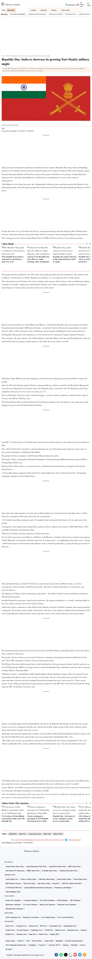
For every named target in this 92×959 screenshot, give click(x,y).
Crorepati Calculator (30, 900)
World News (49, 930)
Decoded (44, 10)
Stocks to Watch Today (28, 879)
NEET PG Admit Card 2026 (71, 883)
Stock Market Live (12, 879)
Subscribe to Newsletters (31, 917)
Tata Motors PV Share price (15, 870)
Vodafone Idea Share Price (68, 870)
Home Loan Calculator (47, 904)
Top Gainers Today (43, 883)
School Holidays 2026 (13, 892)
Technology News (37, 930)
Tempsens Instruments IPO (37, 14)
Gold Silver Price (84, 14)
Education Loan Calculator (67, 904)
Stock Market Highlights (17, 14)
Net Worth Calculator (47, 900)
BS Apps (8, 949)
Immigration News (70, 926)
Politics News (43, 934)
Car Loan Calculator (30, 904)
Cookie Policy (49, 941)
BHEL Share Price (33, 870)
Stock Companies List (13, 917)
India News (11, 10)
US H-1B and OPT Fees (14, 887)
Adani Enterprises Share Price (36, 866)
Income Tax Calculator (13, 900)
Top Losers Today (29, 883)
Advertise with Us (55, 945)
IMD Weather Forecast (13, 883)
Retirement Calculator (13, 904)
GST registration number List (16, 945)
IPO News (43, 926)
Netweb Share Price (80, 879)
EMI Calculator (62, 900)
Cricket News (10, 930)
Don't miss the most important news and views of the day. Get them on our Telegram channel (46, 840)
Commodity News (55, 926)
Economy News (21, 934)
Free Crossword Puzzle (65, 917)
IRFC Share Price (74, 866)
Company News (21, 926)
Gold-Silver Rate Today (46, 879)
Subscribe (74, 945)
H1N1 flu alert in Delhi (55, 14)
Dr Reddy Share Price (49, 870)
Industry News (60, 930)
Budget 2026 (54, 934)
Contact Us (42, 945)
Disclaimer (59, 941)
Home (3, 10)
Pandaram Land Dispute (63, 887)
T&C (28, 941)
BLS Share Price (71, 14)
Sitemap (66, 945)
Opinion (53, 10)
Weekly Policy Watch (64, 879)
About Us (21, 941)
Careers (82, 945)
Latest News (65, 10)
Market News (33, 926)
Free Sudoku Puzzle (48, 917)
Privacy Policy (37, 941)
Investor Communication (73, 941)
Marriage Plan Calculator (14, 908)
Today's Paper (10, 941)
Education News (73, 930)
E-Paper (33, 10)
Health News (10, 934)
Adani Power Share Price (57, 866)
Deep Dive (56, 883)
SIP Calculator (75, 900)
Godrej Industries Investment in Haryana (38, 887)
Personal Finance (23, 930)
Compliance (32, 945)
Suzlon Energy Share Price (15, 866)
